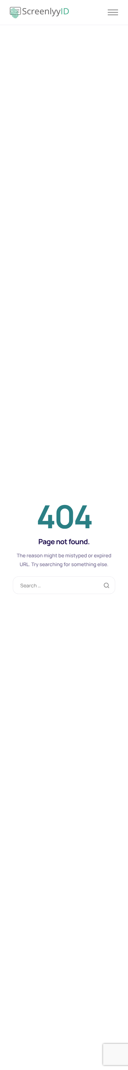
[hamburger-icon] (113, 12)
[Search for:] (64, 585)
